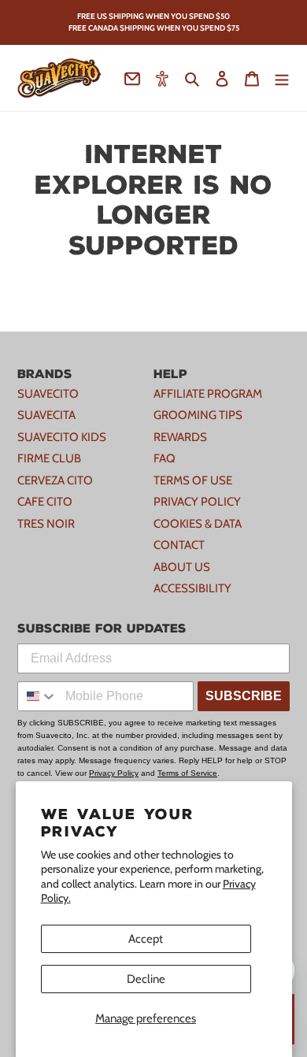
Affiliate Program (208, 394)
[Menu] (282, 78)
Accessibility (192, 588)
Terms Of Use (193, 480)
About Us (182, 567)
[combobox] (37, 696)
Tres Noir (46, 524)
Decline (146, 979)
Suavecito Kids (61, 437)
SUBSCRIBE (243, 696)
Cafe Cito (44, 502)
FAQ (165, 458)
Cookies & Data (198, 524)
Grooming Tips (198, 415)
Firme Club (49, 458)
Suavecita (46, 415)
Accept (145, 939)
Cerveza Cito (55, 480)
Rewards (180, 437)
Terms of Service (187, 773)
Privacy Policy (197, 502)
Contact (179, 545)
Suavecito (48, 394)
